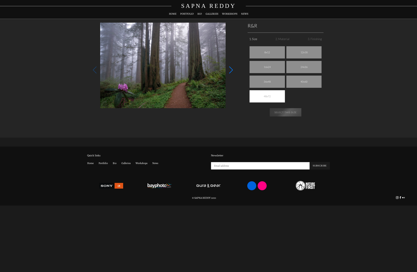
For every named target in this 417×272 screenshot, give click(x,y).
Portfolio (103, 163)
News (155, 163)
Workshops (141, 163)
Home (90, 163)
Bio (114, 163)
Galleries (126, 163)
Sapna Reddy (208, 6)
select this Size (285, 112)
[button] (231, 70)
